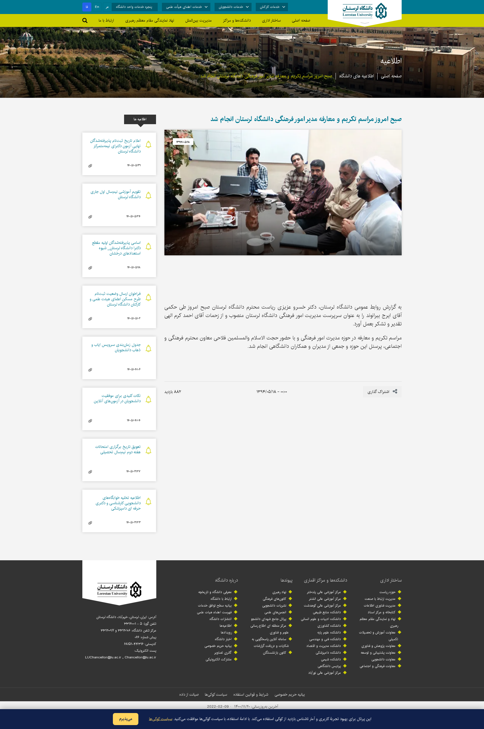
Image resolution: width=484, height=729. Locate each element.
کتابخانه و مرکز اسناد (381, 612)
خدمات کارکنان (270, 7)
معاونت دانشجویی (383, 659)
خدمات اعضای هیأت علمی (184, 7)
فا (87, 7)
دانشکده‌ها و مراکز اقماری (325, 580)
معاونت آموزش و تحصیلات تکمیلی (378, 636)
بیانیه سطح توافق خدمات (215, 605)
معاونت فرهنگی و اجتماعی (377, 666)
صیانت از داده (189, 694)
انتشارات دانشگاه (221, 619)
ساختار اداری (391, 580)
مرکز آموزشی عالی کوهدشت (322, 605)
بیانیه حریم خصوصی (218, 646)
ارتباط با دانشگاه (221, 598)
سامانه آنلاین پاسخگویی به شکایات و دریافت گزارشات (270, 643)
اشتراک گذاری (378, 391)
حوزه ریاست (387, 592)
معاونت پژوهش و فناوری (378, 646)
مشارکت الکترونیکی (219, 659)
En (97, 7)
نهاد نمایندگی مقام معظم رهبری (149, 20)
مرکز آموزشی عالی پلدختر (324, 592)
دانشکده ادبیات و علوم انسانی (321, 619)
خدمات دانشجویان (231, 7)
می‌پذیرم (125, 719)
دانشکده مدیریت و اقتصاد (323, 646)
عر (107, 7)
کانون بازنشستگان (274, 652)
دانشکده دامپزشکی (328, 652)
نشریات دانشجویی (274, 605)
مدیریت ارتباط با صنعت (380, 598)
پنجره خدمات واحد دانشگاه (134, 7)
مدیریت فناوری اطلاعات (379, 605)
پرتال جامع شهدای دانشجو (268, 619)
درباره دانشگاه (226, 580)
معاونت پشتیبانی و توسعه (378, 652)
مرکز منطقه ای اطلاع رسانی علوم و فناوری (269, 629)
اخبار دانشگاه (223, 639)
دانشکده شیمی (331, 659)
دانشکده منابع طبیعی (327, 612)
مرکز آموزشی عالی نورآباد (324, 672)
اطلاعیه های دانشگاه (356, 76)
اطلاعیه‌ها (226, 625)
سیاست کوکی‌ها (216, 694)
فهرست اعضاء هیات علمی (214, 612)
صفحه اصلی (301, 20)
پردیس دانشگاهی (329, 666)
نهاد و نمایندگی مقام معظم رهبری (379, 622)
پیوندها (286, 580)
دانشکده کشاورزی (329, 625)
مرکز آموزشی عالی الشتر (325, 598)
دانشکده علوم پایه (329, 632)
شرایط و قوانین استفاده (250, 694)
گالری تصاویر (223, 652)
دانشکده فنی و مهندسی (325, 639)
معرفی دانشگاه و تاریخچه (215, 592)
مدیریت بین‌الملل (198, 20)
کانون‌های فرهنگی (274, 598)
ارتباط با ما (106, 20)
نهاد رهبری (279, 592)
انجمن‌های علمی (275, 612)
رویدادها (226, 632)
